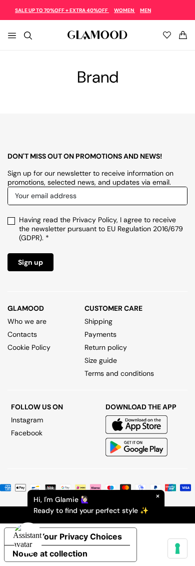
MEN (145, 10)
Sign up (30, 262)
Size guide (100, 360)
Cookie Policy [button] (29, 347)
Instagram (27, 419)
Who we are (27, 321)
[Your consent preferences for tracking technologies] (177, 548)
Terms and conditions (119, 373)
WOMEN (124, 10)
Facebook (26, 432)
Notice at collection (50, 553)
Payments (100, 334)
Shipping (98, 321)
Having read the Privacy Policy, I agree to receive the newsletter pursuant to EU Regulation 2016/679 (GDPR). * (101, 228)
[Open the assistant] (28, 537)
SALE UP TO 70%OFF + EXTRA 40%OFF (62, 10)
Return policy (105, 347)
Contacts (22, 334)
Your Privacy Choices (80, 536)
